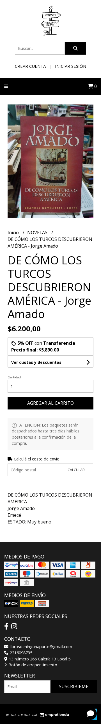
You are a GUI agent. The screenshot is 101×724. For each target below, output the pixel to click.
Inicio (14, 232)
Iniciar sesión (70, 66)
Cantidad (14, 377)
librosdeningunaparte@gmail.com (40, 646)
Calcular (76, 469)
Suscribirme (73, 686)
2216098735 (20, 652)
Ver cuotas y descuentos (36, 362)
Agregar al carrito (50, 403)
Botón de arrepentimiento (32, 664)
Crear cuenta (30, 66)
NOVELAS (38, 232)
